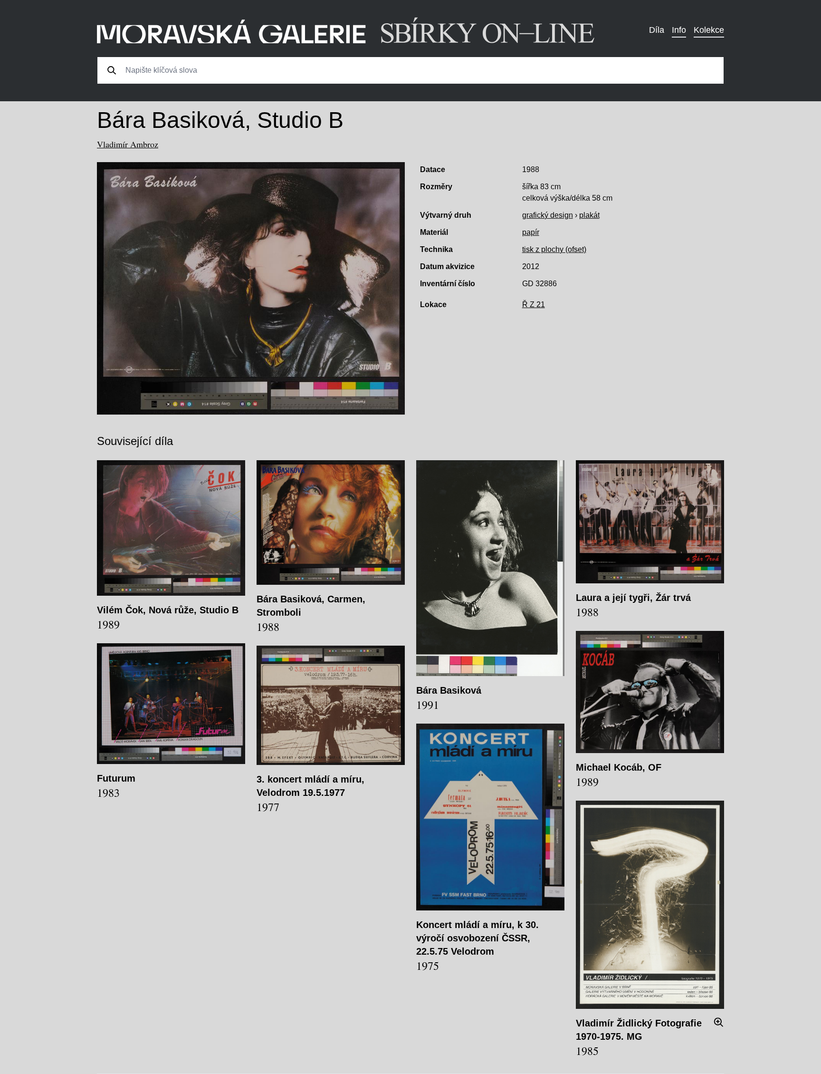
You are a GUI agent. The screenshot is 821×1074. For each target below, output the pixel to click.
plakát (589, 215)
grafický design (547, 215)
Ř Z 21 (533, 304)
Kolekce (709, 30)
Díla (656, 30)
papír (530, 232)
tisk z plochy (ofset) (554, 249)
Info (679, 30)
